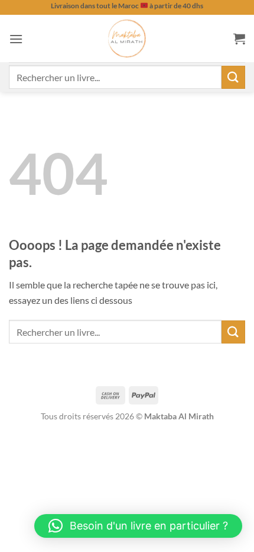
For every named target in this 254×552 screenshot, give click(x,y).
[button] (16, 38)
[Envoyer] (233, 77)
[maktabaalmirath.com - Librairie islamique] (127, 38)
